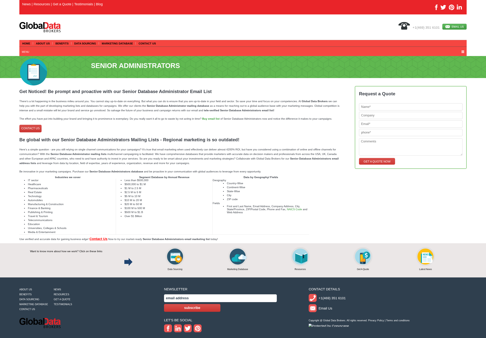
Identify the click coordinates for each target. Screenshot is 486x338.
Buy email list (211, 118)
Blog (99, 4)
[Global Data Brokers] (40, 30)
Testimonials (83, 4)
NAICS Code (294, 209)
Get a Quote (62, 4)
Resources (42, 4)
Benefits (62, 43)
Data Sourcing (85, 43)
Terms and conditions (398, 320)
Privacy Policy (376, 320)
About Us (43, 43)
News (26, 4)
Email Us (325, 308)
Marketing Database (117, 43)
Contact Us (147, 43)
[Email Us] (454, 27)
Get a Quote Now (377, 161)
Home (26, 43)
